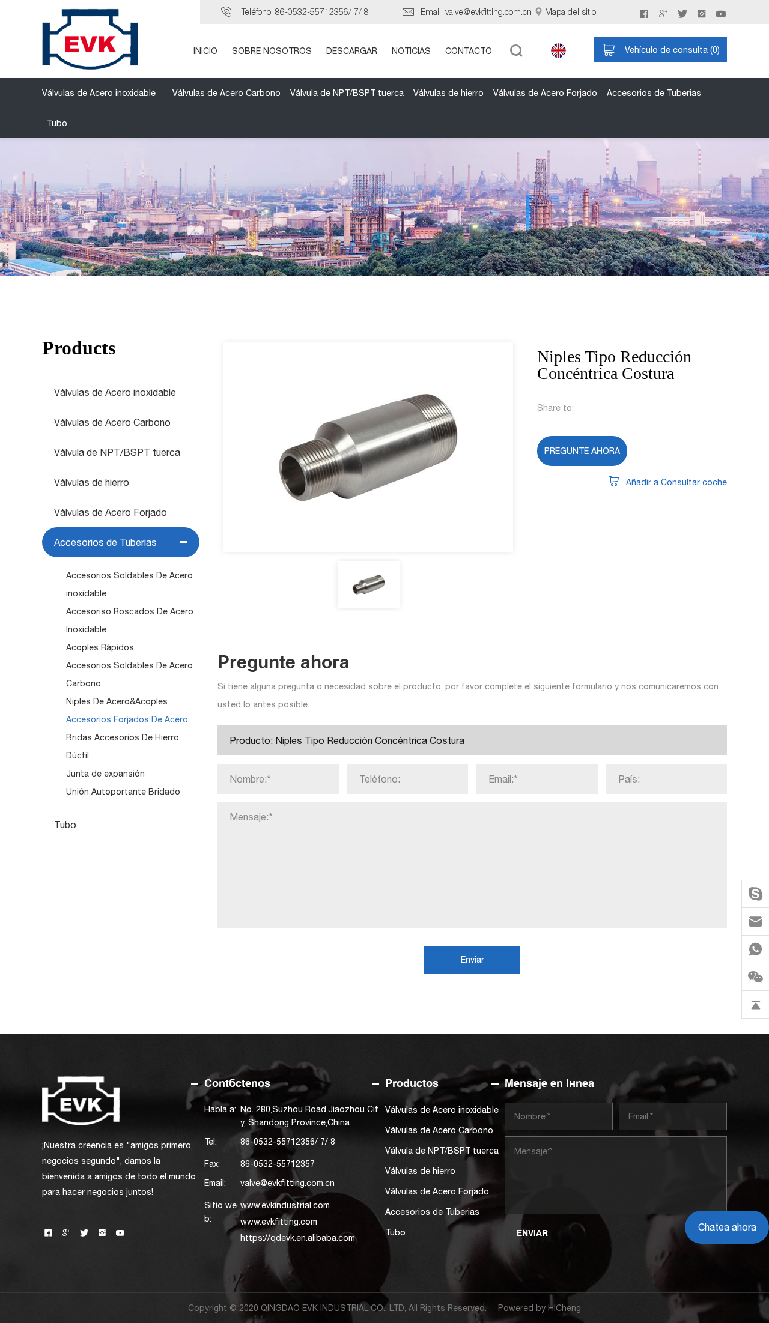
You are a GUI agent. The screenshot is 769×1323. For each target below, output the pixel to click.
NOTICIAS (411, 51)
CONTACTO (468, 51)
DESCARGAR (351, 51)
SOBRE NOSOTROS (272, 51)
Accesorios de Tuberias (654, 93)
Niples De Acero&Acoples (117, 701)
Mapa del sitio (570, 12)
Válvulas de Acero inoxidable (99, 93)
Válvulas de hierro (448, 93)
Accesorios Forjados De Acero (127, 719)
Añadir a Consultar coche (676, 482)
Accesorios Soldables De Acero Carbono (129, 674)
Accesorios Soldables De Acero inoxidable (129, 584)
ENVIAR (532, 1233)
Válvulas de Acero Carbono (226, 93)
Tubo (57, 123)
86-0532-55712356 (311, 12)
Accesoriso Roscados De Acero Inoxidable (129, 620)
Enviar (472, 959)
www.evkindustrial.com (285, 1205)
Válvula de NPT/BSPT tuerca (347, 93)
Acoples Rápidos (100, 647)
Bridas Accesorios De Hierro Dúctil (122, 746)
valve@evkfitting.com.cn (488, 12)
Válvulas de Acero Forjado (545, 93)
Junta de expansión (105, 773)
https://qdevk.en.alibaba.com (297, 1238)
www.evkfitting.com (278, 1221)
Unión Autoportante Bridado (123, 791)
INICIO (205, 51)
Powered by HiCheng (539, 1308)
